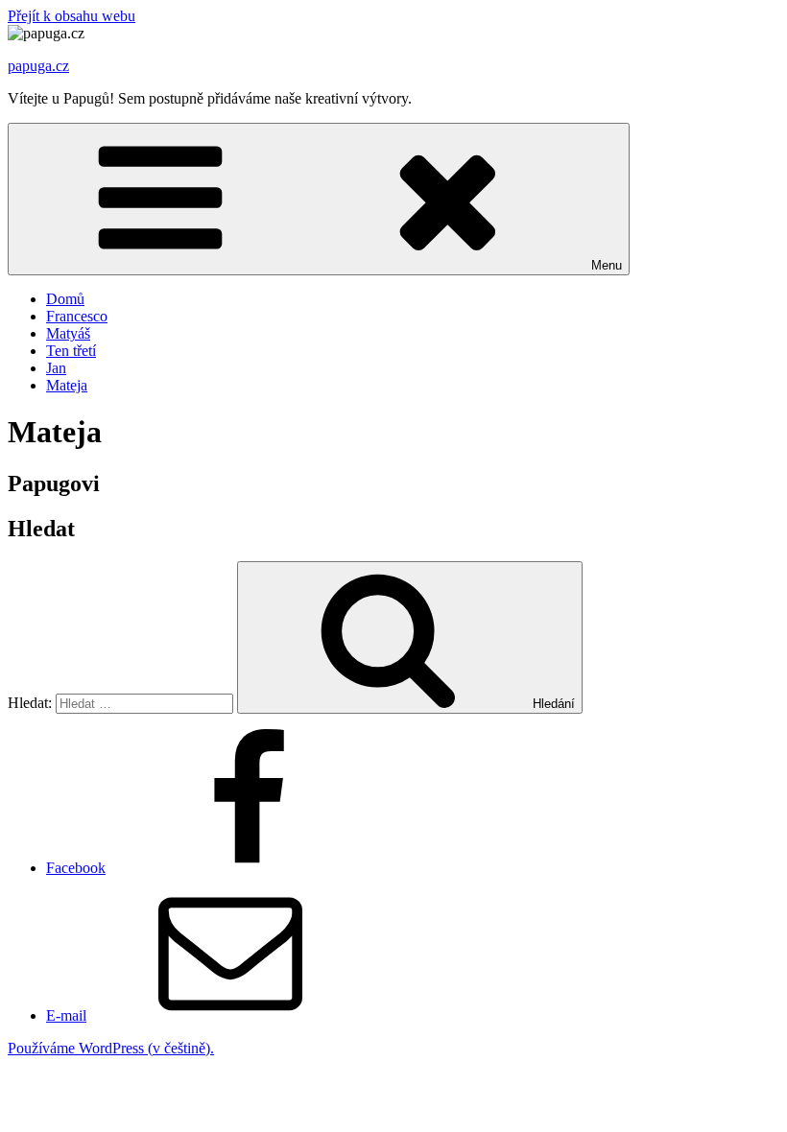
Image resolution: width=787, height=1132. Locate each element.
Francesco (76, 316)
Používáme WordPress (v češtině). (111, 1048)
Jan (56, 368)
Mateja (66, 385)
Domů (65, 299)
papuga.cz (38, 66)
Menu (606, 265)
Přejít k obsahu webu (71, 16)
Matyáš (68, 333)
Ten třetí (71, 350)
